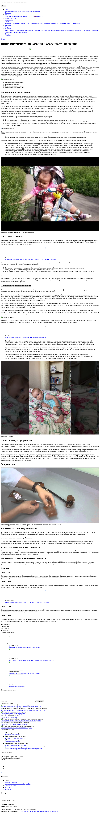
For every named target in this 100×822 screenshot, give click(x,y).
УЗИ (6, 16)
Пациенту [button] (8, 29)
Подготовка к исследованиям (14, 30)
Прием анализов (17, 16)
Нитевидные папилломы (17, 686)
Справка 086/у (75, 23)
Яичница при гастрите (12, 734)
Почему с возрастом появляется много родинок (16, 728)
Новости (7, 34)
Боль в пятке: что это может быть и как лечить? (24, 673)
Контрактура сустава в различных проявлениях (24, 647)
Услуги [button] (7, 14)
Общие (7, 21)
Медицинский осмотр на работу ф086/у (18, 784)
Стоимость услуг (10, 18)
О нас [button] (6, 9)
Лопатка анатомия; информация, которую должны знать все (21, 706)
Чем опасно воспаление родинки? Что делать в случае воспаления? (23, 710)
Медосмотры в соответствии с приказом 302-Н (55, 23)
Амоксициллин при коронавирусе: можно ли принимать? (24, 749)
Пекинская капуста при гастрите (16, 745)
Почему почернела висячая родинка (13, 714)
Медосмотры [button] (9, 20)
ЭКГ (9, 16)
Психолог (40, 16)
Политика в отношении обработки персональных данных (39, 811)
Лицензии (14, 11)
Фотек (35, 16)
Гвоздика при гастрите (12, 741)
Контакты (8, 36)
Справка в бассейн (11, 782)
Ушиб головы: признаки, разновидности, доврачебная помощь (25, 337)
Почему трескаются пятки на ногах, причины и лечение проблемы (27, 602)
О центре (8, 11)
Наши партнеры (34, 11)
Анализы (8, 25)
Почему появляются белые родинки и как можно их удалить (21, 721)
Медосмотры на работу (31, 23)
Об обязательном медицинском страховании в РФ (65, 30)
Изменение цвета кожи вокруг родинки (14, 724)
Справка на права (11, 785)
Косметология (27, 16)
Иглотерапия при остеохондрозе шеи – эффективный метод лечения (31, 660)
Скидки (7, 27)
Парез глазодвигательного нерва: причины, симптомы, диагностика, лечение (30, 259)
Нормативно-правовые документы (36, 30)
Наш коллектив (23, 11)
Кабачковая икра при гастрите (15, 738)
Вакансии (8, 13)
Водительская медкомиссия (14, 23)
